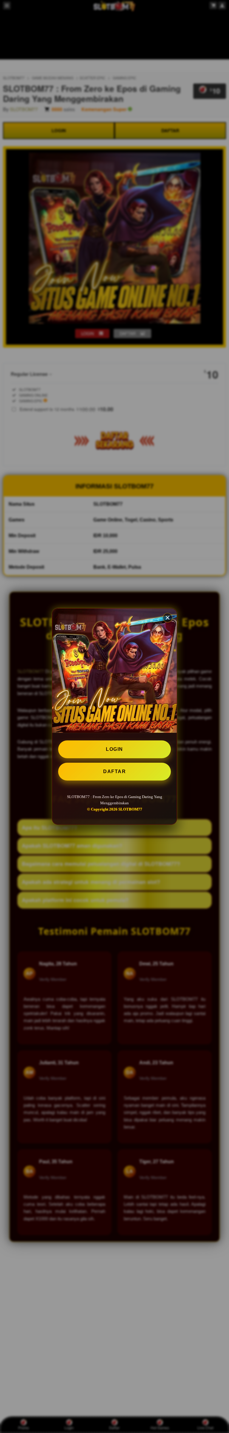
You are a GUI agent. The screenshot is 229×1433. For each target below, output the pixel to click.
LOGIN (114, 749)
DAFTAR (114, 771)
